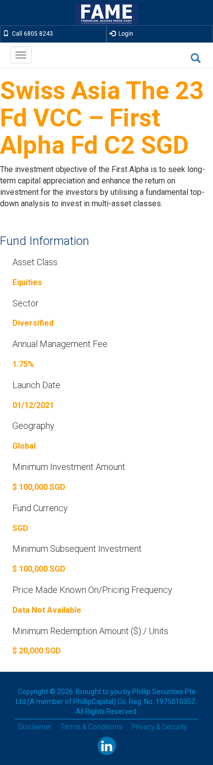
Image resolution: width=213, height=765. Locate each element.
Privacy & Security (159, 727)
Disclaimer (35, 727)
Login (124, 33)
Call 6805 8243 (31, 33)
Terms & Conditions (91, 727)
